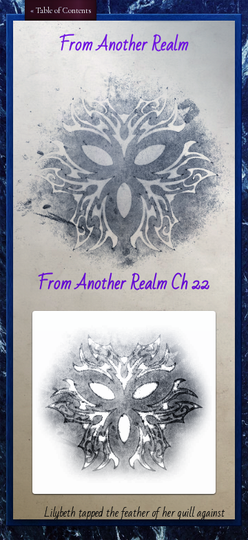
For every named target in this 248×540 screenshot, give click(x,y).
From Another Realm (124, 44)
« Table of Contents (60, 10)
